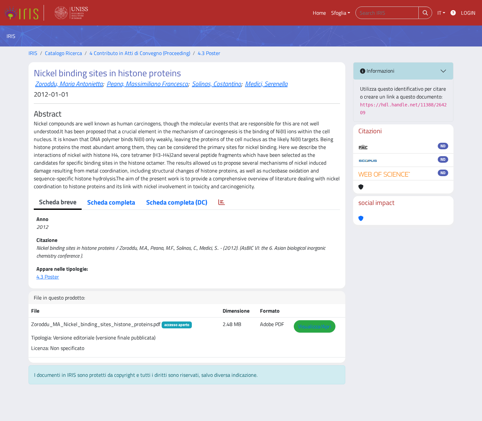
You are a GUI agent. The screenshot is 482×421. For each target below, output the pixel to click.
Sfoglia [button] (338, 13)
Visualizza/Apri (314, 326)
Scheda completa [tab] (111, 202)
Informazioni (379, 71)
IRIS (33, 53)
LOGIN (468, 13)
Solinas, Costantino (216, 84)
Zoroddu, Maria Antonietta (69, 84)
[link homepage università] (71, 13)
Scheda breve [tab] (57, 202)
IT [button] (439, 13)
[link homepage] (24, 13)
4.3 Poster (209, 53)
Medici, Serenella (266, 84)
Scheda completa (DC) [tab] (176, 202)
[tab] (222, 202)
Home (319, 13)
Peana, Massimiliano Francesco (147, 84)
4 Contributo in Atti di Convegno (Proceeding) (140, 53)
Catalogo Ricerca (63, 53)
